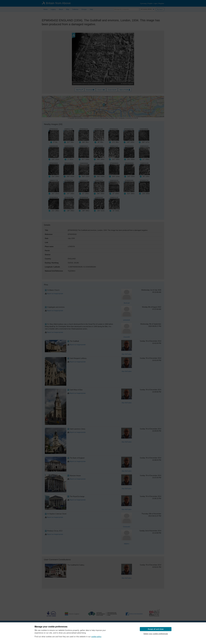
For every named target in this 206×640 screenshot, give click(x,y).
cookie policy (96, 636)
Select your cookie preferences (155, 633)
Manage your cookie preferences (51, 626)
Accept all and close (156, 629)
